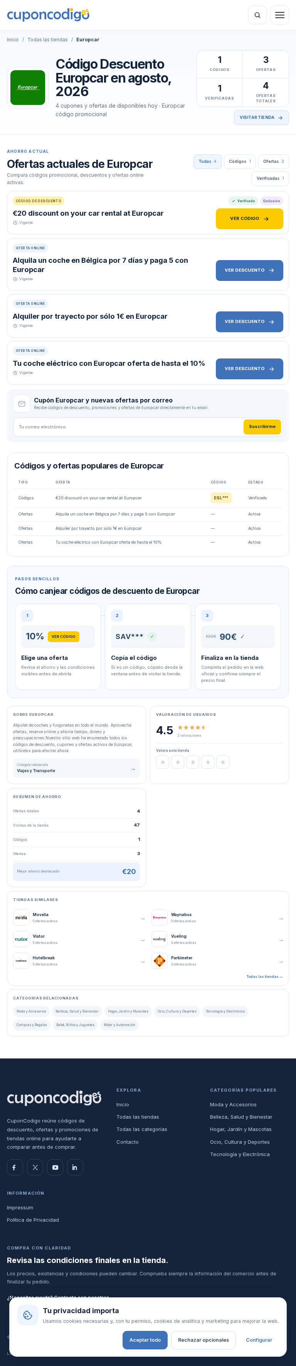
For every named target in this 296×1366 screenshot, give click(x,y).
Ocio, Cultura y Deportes (177, 1011)
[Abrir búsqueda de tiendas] (257, 15)
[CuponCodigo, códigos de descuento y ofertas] (48, 15)
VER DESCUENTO (244, 270)
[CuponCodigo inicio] (54, 1098)
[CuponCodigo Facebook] (15, 1167)
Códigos (240, 161)
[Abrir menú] (280, 15)
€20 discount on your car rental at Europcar (88, 213)
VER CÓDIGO (244, 218)
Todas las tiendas (47, 39)
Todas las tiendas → (264, 976)
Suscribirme (262, 426)
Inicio (13, 39)
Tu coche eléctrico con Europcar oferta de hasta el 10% (109, 363)
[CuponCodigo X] (35, 1167)
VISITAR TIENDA (257, 117)
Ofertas (273, 161)
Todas (207, 161)
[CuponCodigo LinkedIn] (75, 1167)
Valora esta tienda (172, 750)
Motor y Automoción (119, 1025)
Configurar (259, 1340)
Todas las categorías (141, 1129)
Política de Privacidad (33, 1220)
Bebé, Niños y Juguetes (75, 1025)
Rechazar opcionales (203, 1340)
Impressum (20, 1207)
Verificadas (270, 178)
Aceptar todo (145, 1340)
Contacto (127, 1142)
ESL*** (221, 497)
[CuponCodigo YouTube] (55, 1167)
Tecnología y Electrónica (225, 1011)
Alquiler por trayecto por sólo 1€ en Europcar (90, 316)
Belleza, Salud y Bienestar (77, 1011)
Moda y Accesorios (31, 1011)
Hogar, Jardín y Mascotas (128, 1011)
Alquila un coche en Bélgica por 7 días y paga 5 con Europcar (100, 265)
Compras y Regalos (32, 1025)
